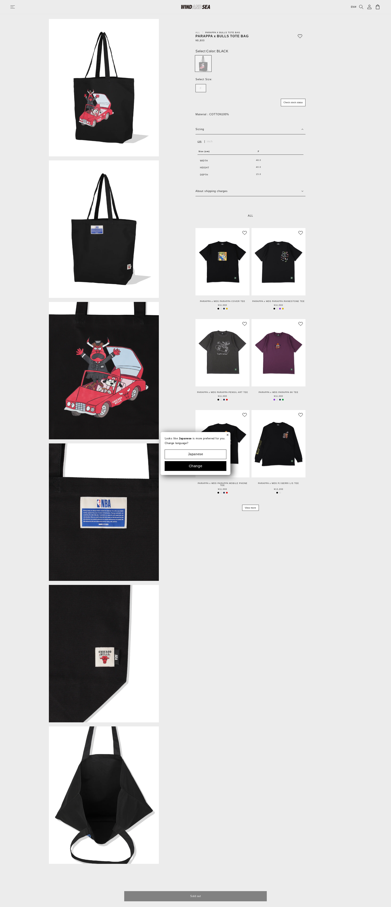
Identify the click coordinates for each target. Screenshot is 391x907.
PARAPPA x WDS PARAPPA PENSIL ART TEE (222, 392)
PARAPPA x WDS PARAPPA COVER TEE (222, 301)
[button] (17, 7)
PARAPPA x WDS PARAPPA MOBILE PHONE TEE (222, 484)
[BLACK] (203, 63)
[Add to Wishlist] (299, 36)
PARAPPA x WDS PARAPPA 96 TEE (278, 392)
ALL (198, 32)
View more (250, 508)
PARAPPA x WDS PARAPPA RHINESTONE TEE (278, 301)
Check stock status (293, 102)
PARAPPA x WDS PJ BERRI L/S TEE (278, 483)
